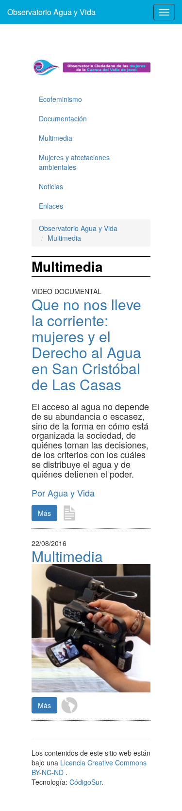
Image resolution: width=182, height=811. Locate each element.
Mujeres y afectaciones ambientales (74, 162)
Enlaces (51, 206)
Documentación (63, 118)
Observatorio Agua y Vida (51, 11)
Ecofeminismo (60, 99)
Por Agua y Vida (63, 492)
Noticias (51, 186)
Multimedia (55, 138)
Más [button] (44, 513)
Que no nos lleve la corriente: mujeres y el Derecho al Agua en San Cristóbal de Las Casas (86, 344)
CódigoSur (85, 782)
